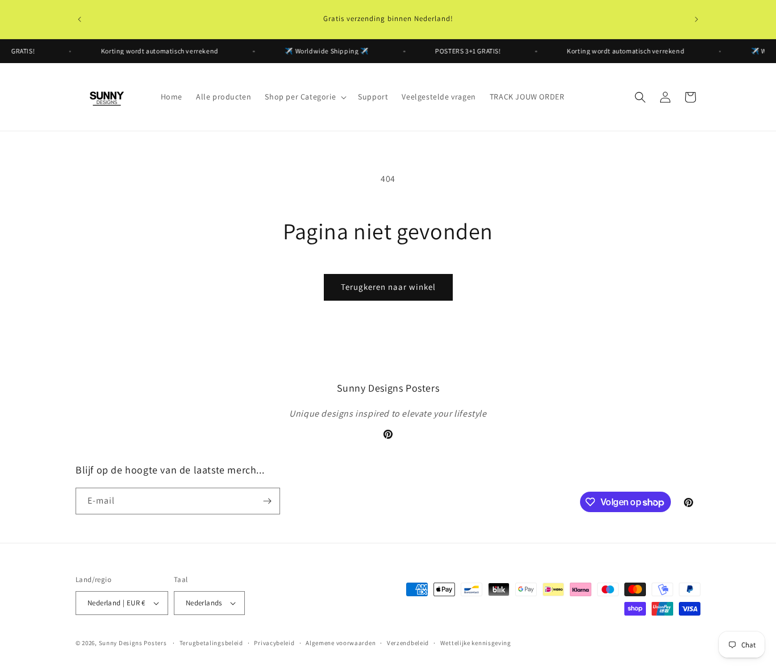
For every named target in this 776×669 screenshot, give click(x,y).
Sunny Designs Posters (133, 643)
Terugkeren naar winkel (388, 286)
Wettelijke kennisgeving (475, 643)
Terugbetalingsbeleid (211, 643)
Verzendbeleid (408, 643)
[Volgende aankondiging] (696, 19)
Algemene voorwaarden (341, 643)
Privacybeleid (274, 643)
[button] (304, 97)
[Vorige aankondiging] (79, 19)
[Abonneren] (267, 501)
